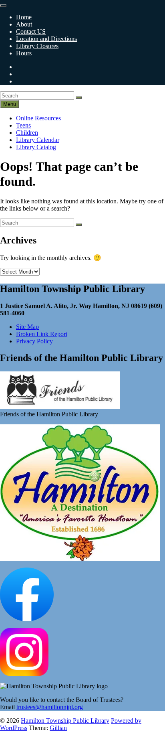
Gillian (58, 727)
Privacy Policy (34, 341)
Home (24, 17)
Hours (24, 53)
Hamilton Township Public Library (65, 720)
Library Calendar (37, 139)
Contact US (31, 31)
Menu (9, 104)
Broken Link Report (41, 333)
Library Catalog (36, 147)
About (24, 24)
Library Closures (37, 46)
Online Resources (38, 118)
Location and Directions (46, 38)
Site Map (27, 326)
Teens (23, 125)
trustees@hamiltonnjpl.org (49, 707)
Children (27, 132)
